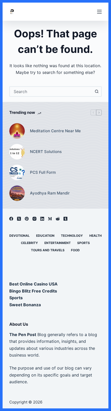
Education (45, 236)
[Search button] (96, 91)
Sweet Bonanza (25, 304)
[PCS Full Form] (17, 172)
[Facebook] (11, 219)
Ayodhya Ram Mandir (50, 193)
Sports (83, 243)
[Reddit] (58, 219)
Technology (72, 236)
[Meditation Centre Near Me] (17, 131)
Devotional (19, 236)
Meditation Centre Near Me (55, 130)
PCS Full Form (43, 172)
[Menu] (99, 11)
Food (75, 250)
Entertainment (57, 243)
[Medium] (50, 219)
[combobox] (51, 91)
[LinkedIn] (42, 219)
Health (95, 236)
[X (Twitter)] (19, 219)
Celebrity (29, 243)
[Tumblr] (65, 219)
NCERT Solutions (46, 151)
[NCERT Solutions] (17, 151)
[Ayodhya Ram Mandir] (17, 193)
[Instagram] (34, 219)
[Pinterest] (27, 219)
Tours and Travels (48, 250)
